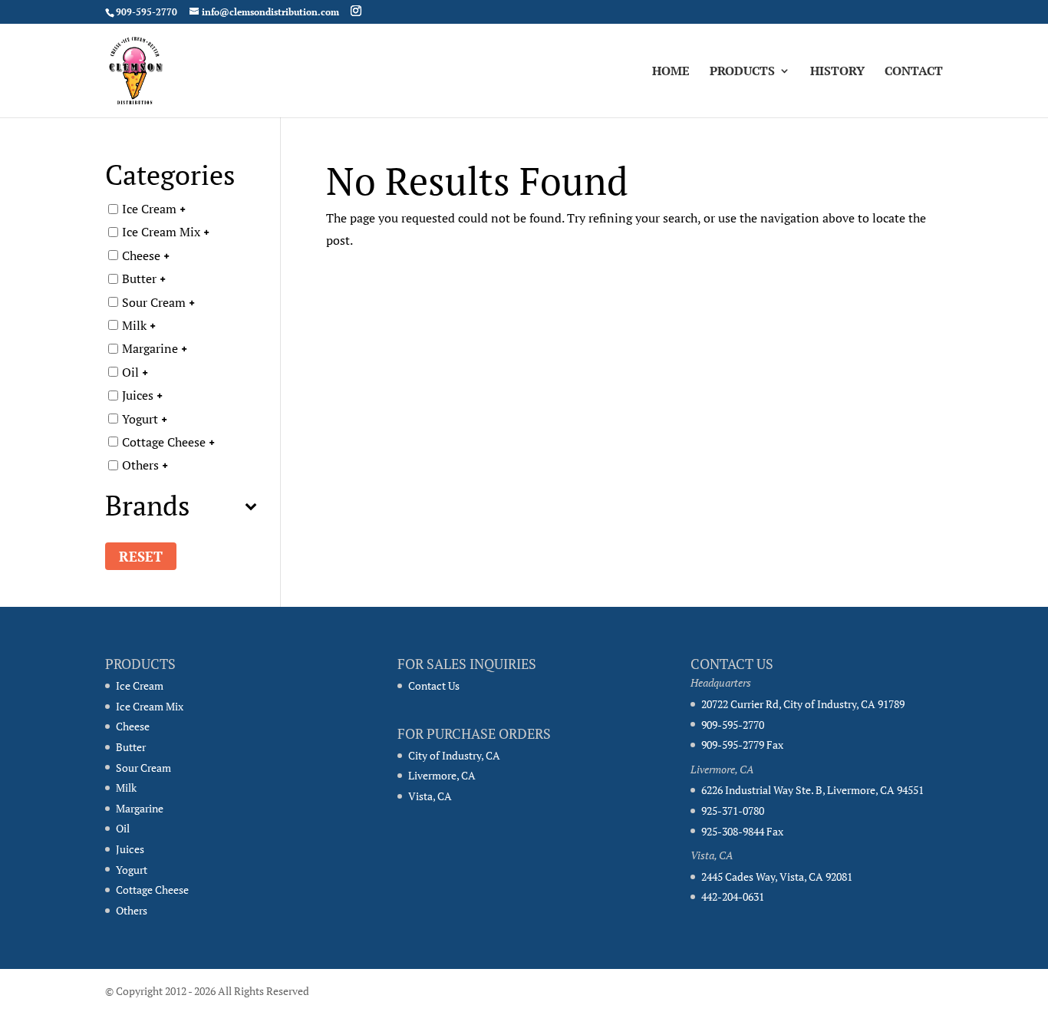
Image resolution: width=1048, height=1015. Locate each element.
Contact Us (434, 685)
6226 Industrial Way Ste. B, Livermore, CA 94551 (812, 790)
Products (742, 72)
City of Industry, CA (454, 755)
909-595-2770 (732, 724)
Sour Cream (154, 301)
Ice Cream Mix (161, 231)
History (837, 72)
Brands (147, 507)
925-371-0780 (732, 810)
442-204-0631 (732, 896)
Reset (141, 556)
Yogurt (140, 418)
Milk (134, 325)
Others (140, 464)
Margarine (150, 348)
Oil (130, 371)
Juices (137, 395)
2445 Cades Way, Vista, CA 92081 (776, 876)
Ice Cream (149, 208)
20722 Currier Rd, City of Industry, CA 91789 (803, 704)
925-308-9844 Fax (742, 831)
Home (671, 72)
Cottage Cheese (164, 441)
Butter (139, 278)
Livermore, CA (442, 775)
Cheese (141, 254)
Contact (914, 72)
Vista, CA (430, 796)
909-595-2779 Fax (742, 744)
